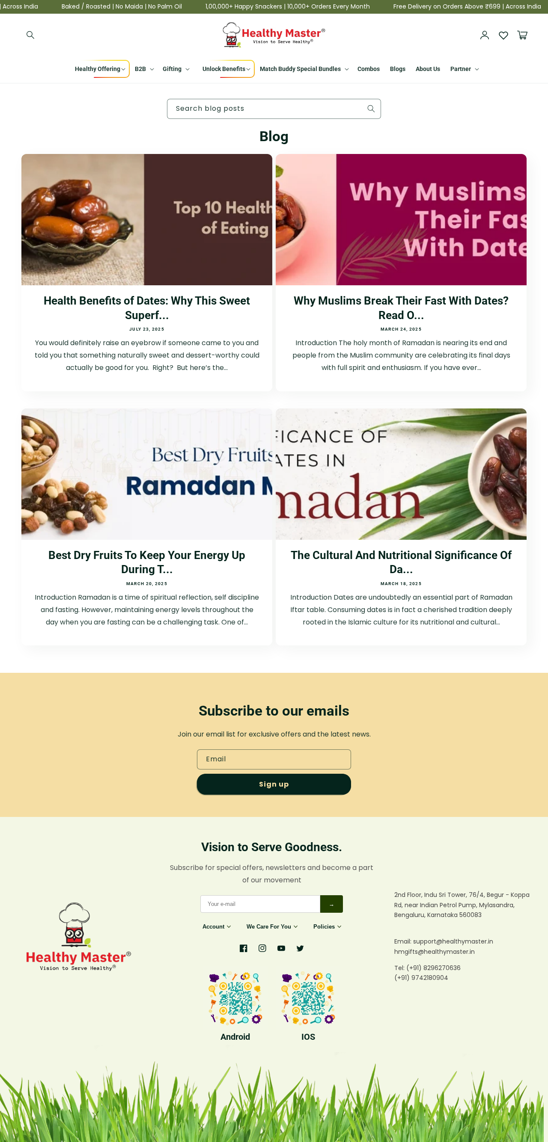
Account (213, 926)
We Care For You (269, 926)
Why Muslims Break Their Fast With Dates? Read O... (401, 308)
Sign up (274, 784)
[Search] (30, 35)
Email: (403, 941)
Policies (324, 926)
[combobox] (274, 108)
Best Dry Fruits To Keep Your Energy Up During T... (146, 562)
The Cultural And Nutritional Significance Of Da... (401, 562)
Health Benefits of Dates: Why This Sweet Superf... (147, 308)
